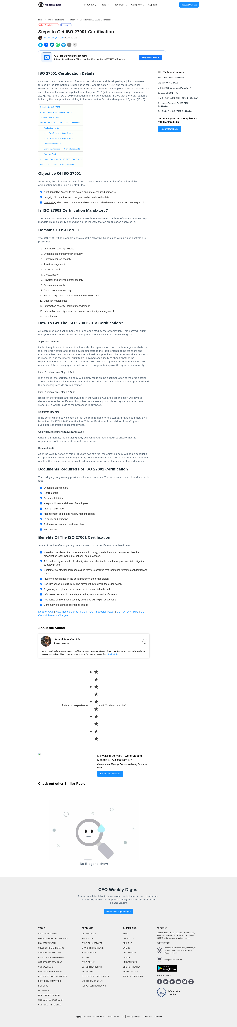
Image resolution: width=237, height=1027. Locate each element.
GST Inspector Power (101, 611)
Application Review (52, 128)
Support (152, 5)
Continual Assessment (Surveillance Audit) (62, 149)
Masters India (98, 1016)
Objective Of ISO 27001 (50, 107)
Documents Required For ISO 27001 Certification (61, 159)
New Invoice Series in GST (71, 611)
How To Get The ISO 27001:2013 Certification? (60, 123)
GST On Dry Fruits (127, 611)
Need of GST (45, 611)
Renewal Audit (50, 154)
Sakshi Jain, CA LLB (54, 38)
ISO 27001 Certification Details (171, 78)
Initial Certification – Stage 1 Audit (58, 133)
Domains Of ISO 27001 (50, 117)
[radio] (96, 675)
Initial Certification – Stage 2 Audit (58, 138)
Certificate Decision (52, 143)
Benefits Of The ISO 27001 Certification (57, 164)
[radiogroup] (93, 705)
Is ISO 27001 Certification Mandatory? (56, 112)
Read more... (113, 654)
